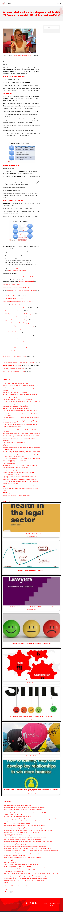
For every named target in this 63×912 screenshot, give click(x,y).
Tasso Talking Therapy (17, 304)
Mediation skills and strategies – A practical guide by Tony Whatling (18, 362)
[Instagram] (30, 903)
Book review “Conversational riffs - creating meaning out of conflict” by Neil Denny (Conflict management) (28, 812)
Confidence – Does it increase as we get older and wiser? (31, 570)
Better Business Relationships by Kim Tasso (13, 298)
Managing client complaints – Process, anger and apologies (16, 467)
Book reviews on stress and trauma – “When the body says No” (17, 344)
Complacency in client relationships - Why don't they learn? (16, 383)
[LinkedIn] (36, 903)
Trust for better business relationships (12, 426)
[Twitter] (27, 903)
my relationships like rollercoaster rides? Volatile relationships (17, 314)
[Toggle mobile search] (58, 3)
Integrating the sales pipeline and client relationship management (18, 399)
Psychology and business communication (12, 365)
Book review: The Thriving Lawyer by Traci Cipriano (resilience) (17, 359)
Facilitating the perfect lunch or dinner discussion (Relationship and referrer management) (25, 807)
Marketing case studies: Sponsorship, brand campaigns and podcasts (31, 753)
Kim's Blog (12, 25)
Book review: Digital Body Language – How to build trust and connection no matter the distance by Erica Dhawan (30, 868)
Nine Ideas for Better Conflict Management (12, 397)
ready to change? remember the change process (14, 371)
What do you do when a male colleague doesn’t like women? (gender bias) (20, 479)
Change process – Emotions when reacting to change (15, 320)
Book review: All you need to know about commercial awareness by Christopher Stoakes (24, 880)
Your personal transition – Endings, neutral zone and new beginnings (19, 353)
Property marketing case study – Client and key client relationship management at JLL (23, 828)
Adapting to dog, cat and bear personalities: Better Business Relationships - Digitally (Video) (25, 846)
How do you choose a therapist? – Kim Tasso (13, 311)
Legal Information (10, 903)
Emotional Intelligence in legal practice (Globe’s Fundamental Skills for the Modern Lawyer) (31, 606)
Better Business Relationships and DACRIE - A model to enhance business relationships (24, 843)
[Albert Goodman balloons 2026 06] (31, 723)
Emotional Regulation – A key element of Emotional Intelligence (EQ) (18, 326)
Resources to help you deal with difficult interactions (15, 460)
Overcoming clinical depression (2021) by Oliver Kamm (15, 338)
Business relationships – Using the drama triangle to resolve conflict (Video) (20, 454)
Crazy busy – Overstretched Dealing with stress (13, 368)
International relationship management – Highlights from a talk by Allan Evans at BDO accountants (26, 827)
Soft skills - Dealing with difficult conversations (13, 456)
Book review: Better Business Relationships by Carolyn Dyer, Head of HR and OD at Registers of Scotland (28, 841)
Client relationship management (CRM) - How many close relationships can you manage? (24, 825)
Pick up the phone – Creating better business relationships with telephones (20, 424)
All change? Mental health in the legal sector (31, 533)
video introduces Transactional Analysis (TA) (23, 55)
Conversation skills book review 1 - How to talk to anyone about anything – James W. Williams (25, 878)
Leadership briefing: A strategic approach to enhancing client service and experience (31, 643)
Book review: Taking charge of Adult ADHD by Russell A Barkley (17, 350)
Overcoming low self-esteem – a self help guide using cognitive (17, 323)
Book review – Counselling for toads (26, 281)
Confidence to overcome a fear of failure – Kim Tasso (15, 356)
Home (4, 903)
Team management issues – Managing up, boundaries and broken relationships (21, 433)
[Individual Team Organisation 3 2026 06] (31, 650)
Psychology (5, 492)
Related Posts (7, 501)
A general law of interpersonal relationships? (13, 317)
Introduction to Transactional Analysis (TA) (13, 284)
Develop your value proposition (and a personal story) (31, 679)
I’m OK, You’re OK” (12, 295)
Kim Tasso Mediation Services (9, 494)
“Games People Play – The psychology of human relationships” (21, 290)
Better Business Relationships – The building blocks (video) (16, 495)
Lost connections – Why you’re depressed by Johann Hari (16, 341)
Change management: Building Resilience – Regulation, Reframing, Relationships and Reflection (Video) (27, 848)
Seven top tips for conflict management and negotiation (16, 408)
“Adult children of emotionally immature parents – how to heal (17, 335)
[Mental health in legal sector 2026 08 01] (31, 504)
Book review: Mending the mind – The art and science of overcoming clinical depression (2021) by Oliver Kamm (29, 877)
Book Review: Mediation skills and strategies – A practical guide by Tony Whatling (21, 458)
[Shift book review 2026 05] (31, 687)
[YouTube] (33, 903)
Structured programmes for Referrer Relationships (14, 442)
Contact (18, 903)
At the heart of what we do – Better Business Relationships (16, 428)
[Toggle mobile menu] (60, 3)
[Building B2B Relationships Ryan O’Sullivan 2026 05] (31, 760)
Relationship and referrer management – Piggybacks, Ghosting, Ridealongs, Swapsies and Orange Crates (28, 830)
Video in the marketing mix (9, 463)
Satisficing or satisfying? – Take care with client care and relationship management (23, 809)
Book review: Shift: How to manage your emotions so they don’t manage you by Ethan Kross (31, 716)
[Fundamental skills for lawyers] (31, 577)
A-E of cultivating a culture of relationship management (15, 392)
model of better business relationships (17, 270)
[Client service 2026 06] (31, 614)
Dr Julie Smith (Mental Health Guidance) (12, 332)
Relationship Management (19, 25)
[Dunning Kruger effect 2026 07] (31, 541)
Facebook (25, 307)
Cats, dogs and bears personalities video (25, 268)
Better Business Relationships (9, 462)
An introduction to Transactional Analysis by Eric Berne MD (16, 287)
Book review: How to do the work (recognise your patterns (16, 329)
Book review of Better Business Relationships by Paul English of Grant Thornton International (25, 837)
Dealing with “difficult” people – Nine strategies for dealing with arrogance (20, 465)
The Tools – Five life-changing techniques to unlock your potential (18, 347)
